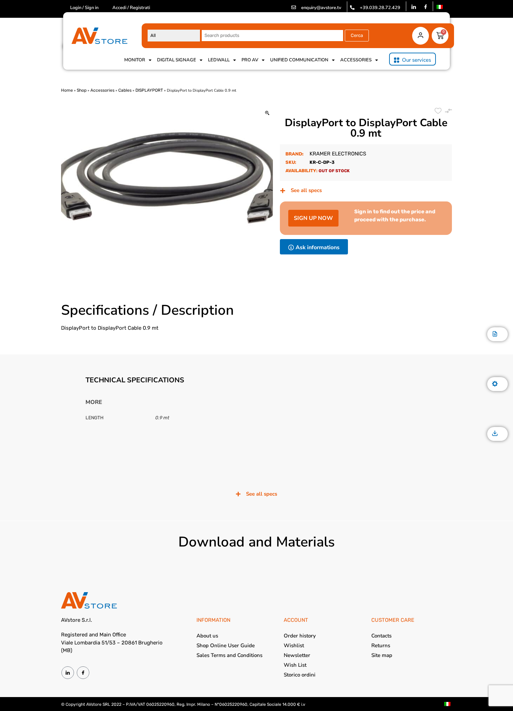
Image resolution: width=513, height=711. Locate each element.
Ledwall (219, 60)
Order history (300, 635)
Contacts (381, 635)
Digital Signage (176, 60)
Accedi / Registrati (131, 8)
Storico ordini (299, 674)
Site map (381, 655)
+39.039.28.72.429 (380, 8)
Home (67, 90)
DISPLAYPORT (149, 90)
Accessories (356, 60)
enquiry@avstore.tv (321, 8)
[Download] (495, 433)
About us (207, 635)
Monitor (134, 60)
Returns (380, 645)
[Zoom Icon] (267, 113)
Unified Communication (299, 60)
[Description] (495, 334)
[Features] (495, 384)
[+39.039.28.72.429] (352, 7)
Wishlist (294, 645)
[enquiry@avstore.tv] (293, 7)
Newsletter (297, 655)
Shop (82, 90)
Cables (125, 90)
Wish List (295, 665)
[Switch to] (439, 7)
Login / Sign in (84, 8)
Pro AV (249, 60)
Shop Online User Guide (225, 645)
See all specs (306, 190)
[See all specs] (282, 190)
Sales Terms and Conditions (229, 655)
